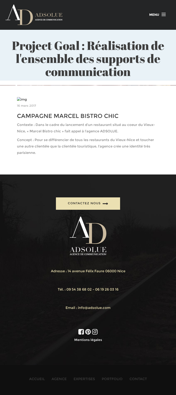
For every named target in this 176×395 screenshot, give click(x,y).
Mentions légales (88, 340)
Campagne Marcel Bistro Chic (67, 115)
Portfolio (112, 379)
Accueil (37, 379)
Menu (154, 15)
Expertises (84, 379)
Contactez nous (85, 203)
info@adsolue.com (94, 307)
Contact (138, 379)
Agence (59, 379)
